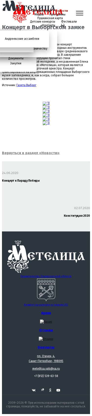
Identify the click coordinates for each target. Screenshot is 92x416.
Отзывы (46, 330)
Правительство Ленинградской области (46, 276)
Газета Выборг (26, 85)
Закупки (15, 63)
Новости (61, 11)
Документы (16, 58)
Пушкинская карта (50, 18)
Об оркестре (40, 11)
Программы (58, 14)
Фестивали (69, 21)
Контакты (48, 25)
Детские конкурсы (42, 21)
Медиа (39, 14)
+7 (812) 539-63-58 (46, 376)
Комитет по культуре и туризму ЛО (46, 304)
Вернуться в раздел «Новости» (31, 153)
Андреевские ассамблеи (22, 38)
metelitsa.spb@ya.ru (46, 368)
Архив (46, 313)
